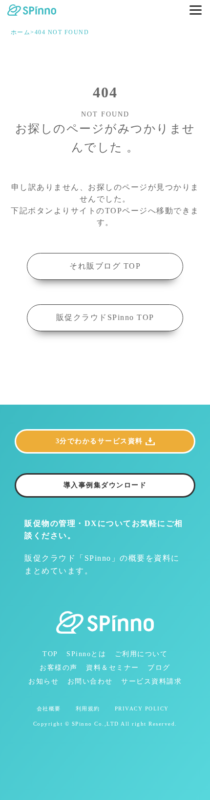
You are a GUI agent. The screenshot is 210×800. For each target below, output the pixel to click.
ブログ (158, 667)
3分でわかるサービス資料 (99, 441)
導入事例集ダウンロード (105, 485)
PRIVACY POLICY (142, 708)
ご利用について (141, 654)
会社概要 (49, 708)
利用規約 (88, 708)
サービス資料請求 (151, 681)
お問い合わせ (90, 681)
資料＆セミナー (112, 667)
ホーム (21, 32)
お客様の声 (59, 667)
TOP (50, 654)
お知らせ (43, 681)
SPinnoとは (86, 654)
